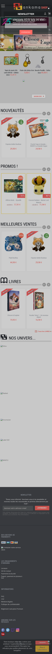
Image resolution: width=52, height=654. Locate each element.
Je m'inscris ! (26, 32)
